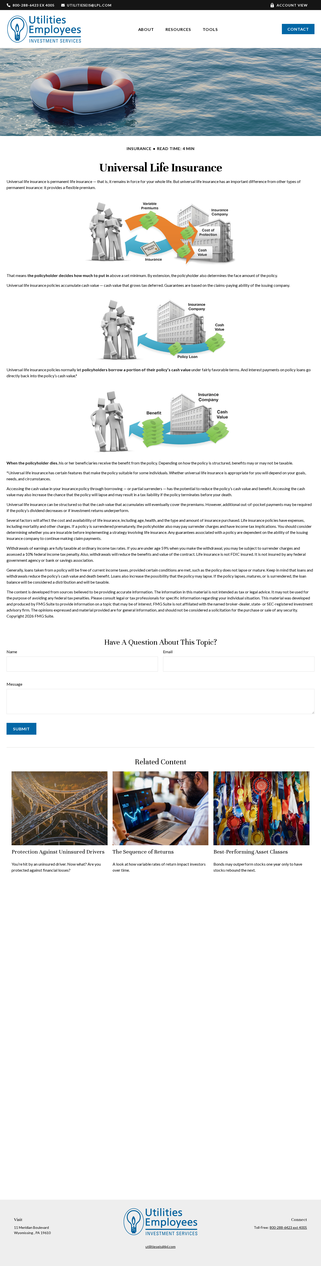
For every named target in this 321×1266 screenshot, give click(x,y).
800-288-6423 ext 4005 (288, 1227)
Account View (292, 5)
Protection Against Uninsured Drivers (58, 851)
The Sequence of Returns (143, 851)
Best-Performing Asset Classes (250, 851)
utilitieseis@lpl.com (89, 5)
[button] (146, 29)
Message (14, 684)
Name (12, 651)
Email (168, 651)
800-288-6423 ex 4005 (33, 5)
